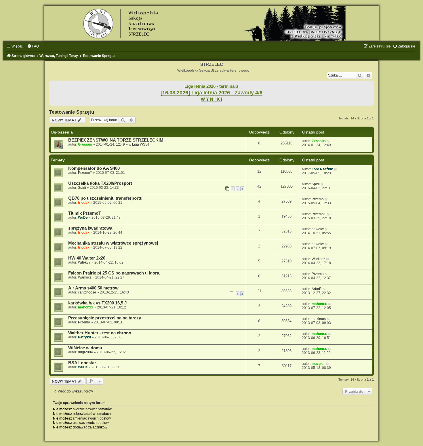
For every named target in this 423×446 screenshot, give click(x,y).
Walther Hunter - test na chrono (99, 333)
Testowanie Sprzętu (71, 112)
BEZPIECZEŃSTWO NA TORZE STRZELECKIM (115, 140)
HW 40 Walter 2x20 (86, 258)
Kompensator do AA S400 (94, 168)
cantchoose (87, 292)
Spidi (82, 188)
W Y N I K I (211, 99)
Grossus (85, 144)
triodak (83, 203)
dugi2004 (85, 352)
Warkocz (318, 259)
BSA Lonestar (82, 363)
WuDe (83, 218)
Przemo (318, 199)
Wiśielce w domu (85, 348)
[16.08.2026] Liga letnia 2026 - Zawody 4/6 (211, 93)
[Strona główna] (211, 23)
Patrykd (84, 337)
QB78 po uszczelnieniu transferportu (105, 198)
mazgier (318, 364)
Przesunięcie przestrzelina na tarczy (104, 318)
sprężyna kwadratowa (90, 228)
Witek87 (84, 262)
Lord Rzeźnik (322, 169)
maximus (319, 319)
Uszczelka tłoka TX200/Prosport (100, 183)
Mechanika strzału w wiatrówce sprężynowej (113, 243)
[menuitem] (33, 46)
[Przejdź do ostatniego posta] (328, 141)
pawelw (318, 229)
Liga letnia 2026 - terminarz (211, 86)
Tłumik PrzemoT (84, 213)
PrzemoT (85, 173)
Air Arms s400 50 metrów (93, 288)
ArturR (317, 289)
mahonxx (85, 307)
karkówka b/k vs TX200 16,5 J (97, 303)
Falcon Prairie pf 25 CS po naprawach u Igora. (114, 273)
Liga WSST (141, 144)
